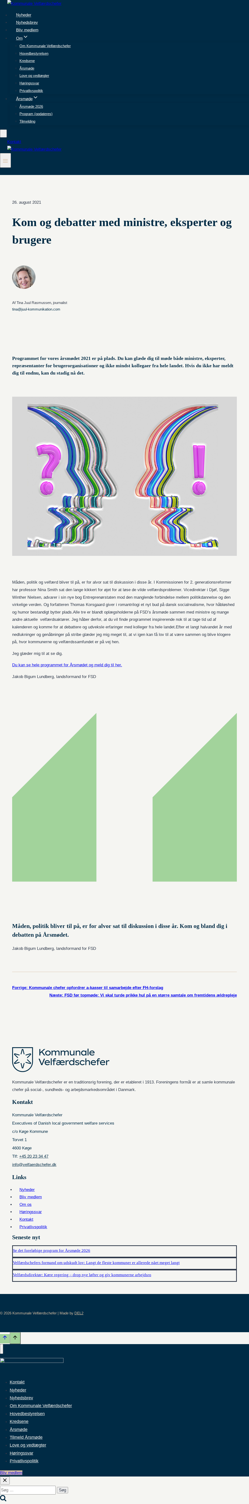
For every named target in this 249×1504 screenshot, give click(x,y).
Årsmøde (26, 68)
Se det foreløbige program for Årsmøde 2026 (51, 1250)
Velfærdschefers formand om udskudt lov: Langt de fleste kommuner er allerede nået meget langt (96, 1262)
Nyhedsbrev (27, 22)
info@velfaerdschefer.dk (34, 1164)
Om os (25, 1204)
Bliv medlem (27, 30)
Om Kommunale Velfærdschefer (45, 46)
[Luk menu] (1, 1349)
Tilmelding (27, 121)
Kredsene (27, 61)
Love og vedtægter (34, 75)
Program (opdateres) (36, 114)
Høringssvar (29, 83)
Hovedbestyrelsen (33, 53)
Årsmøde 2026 (31, 106)
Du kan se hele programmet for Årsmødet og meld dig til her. (67, 665)
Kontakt (14, 141)
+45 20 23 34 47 (33, 1156)
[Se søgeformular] (3, 133)
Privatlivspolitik (31, 91)
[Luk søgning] (5, 1480)
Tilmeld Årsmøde (26, 1437)
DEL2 (78, 1313)
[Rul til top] (5, 1338)
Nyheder (23, 15)
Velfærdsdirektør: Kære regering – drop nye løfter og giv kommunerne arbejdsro (82, 1275)
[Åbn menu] (5, 160)
